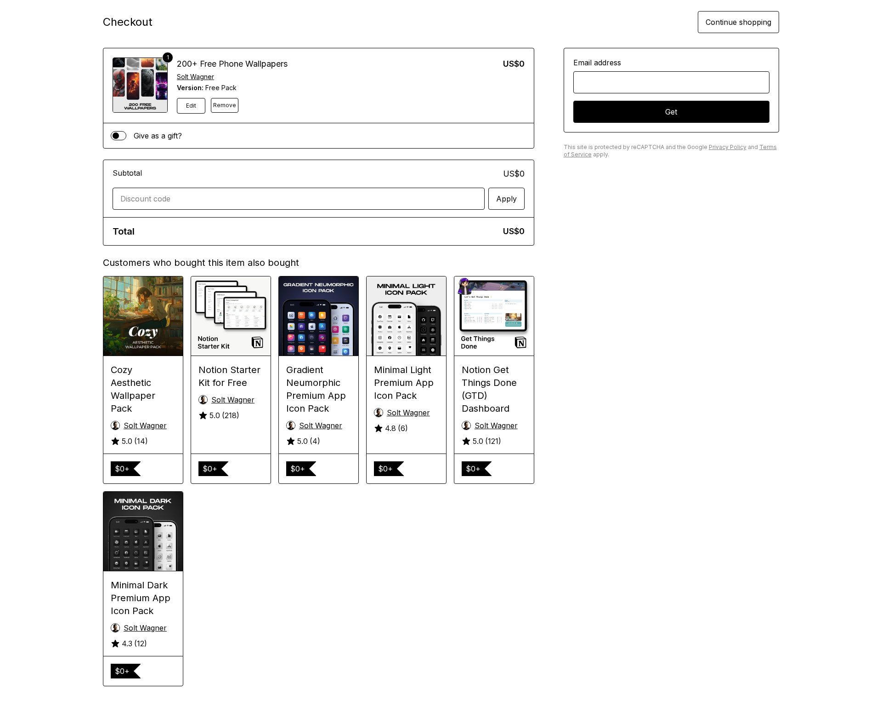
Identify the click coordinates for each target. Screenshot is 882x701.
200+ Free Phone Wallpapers (232, 64)
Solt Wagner (195, 76)
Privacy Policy (727, 147)
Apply (506, 198)
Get (671, 111)
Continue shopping (738, 22)
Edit (191, 105)
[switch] (118, 135)
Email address (597, 62)
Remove (224, 105)
